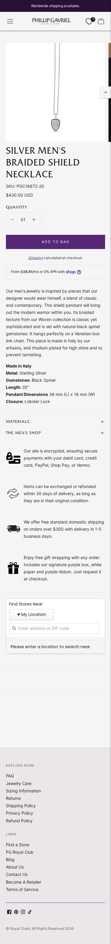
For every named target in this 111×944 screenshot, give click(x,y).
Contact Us (17, 874)
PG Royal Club (19, 852)
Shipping (35, 258)
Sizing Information (23, 790)
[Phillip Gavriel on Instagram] (23, 912)
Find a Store (17, 844)
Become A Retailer (23, 881)
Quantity (16, 207)
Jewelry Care (18, 783)
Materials (18, 422)
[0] (89, 21)
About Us (15, 866)
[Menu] (10, 21)
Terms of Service (22, 889)
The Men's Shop (23, 433)
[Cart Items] (101, 21)
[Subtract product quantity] (12, 219)
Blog (10, 859)
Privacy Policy (19, 812)
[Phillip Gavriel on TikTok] (30, 912)
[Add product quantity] (34, 219)
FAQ (10, 775)
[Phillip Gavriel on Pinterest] (16, 912)
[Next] (105, 92)
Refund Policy (19, 820)
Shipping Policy (21, 805)
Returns (13, 798)
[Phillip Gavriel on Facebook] (9, 912)
